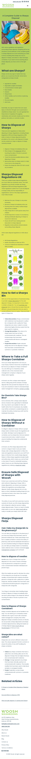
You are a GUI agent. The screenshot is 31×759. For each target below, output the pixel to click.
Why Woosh (5, 730)
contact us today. (24, 389)
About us (4, 733)
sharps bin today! (21, 465)
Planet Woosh (5, 736)
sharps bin (18, 151)
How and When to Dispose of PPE (11, 695)
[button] (27, 5)
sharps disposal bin (14, 301)
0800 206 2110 (17, 2)
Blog (3, 739)
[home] (9, 5)
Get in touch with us (21, 509)
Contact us (5, 742)
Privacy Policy (5, 745)
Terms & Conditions (7, 748)
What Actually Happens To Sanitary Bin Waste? (15, 700)
